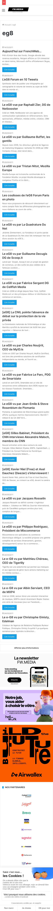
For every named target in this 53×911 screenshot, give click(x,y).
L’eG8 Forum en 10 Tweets (20, 79)
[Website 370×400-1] (26, 781)
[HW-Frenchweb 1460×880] (26, 721)
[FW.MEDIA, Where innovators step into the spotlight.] (18, 10)
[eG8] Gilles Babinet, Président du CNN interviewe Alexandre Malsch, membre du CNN (26, 437)
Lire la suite (9, 69)
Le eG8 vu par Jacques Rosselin (24, 498)
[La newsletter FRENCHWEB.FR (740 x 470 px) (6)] (26, 686)
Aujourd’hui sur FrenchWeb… (21, 51)
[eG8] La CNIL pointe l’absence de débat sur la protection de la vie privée (25, 316)
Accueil (7, 25)
